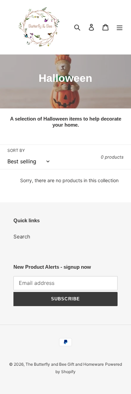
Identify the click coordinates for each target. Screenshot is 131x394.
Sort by (16, 150)
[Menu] (120, 27)
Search (21, 236)
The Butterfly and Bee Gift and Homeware (65, 364)
